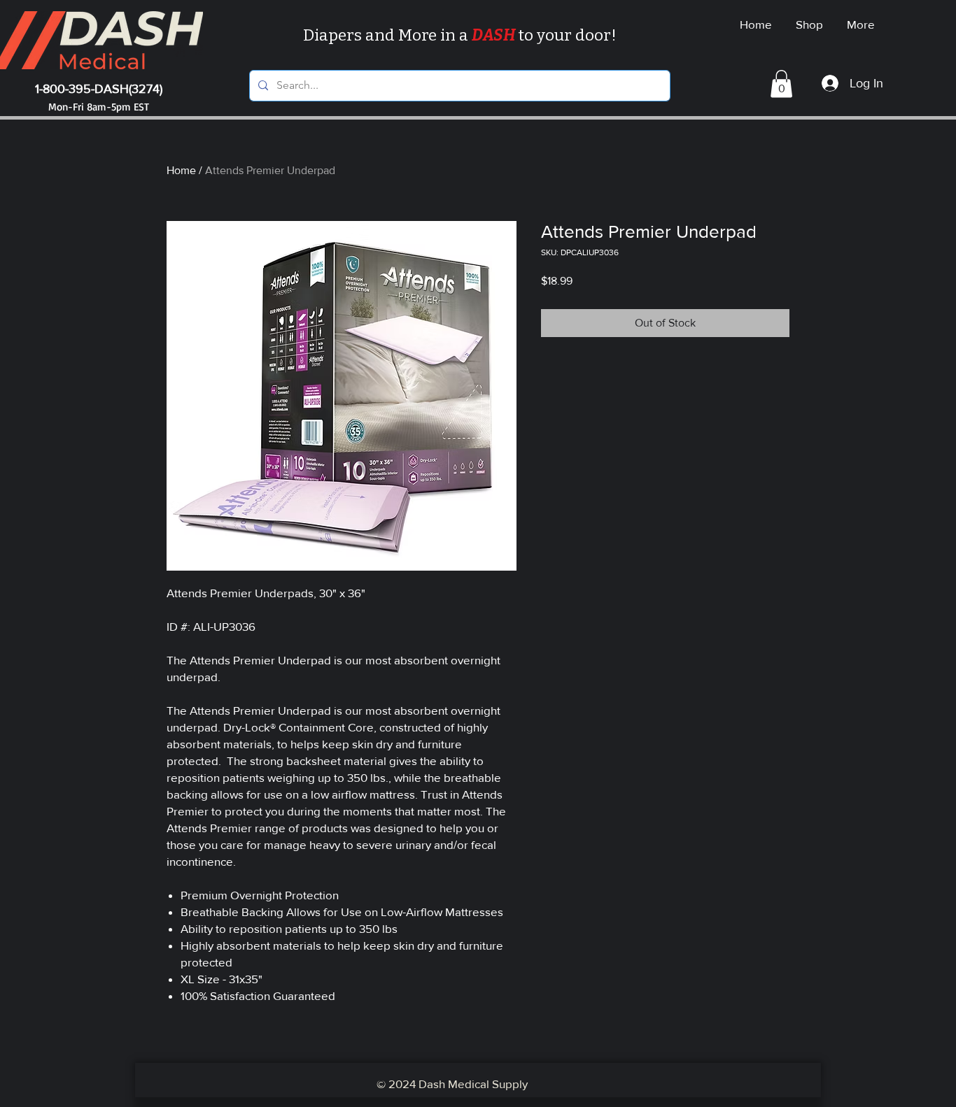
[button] (781, 83)
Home (181, 170)
